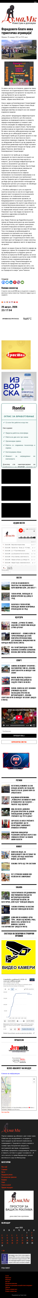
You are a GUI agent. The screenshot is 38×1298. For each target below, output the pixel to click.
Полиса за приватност (11, 1289)
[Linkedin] (11, 282)
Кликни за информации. (10, 1073)
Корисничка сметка (19, 742)
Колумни (4, 1180)
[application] (19, 717)
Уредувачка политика (11, 1283)
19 (12, 1240)
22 (27, 1240)
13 (17, 1238)
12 (12, 1238)
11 (7, 1238)
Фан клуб (4, 1167)
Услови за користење (11, 1291)
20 (17, 1240)
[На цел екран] (34, 725)
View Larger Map (5, 1112)
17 (2, 1240)
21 (22, 1240)
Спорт (3, 1182)
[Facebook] (3, 282)
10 (2, 1238)
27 (17, 1243)
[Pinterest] (14, 282)
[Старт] (4, 725)
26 (12, 1243)
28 (22, 1243)
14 (22, 1238)
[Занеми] (31, 725)
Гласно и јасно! (6, 1185)
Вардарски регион (6, 1174)
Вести (3, 1172)
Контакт (7, 1281)
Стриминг (4, 1169)
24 (2, 1243)
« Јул (3, 1250)
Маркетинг (8, 1277)
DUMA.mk (9, 572)
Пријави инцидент (7, 1187)
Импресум (8, 1279)
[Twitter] (7, 282)
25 (7, 1243)
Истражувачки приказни (8, 1177)
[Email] (22, 282)
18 (7, 1240)
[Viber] (18, 282)
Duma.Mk (3, 572)
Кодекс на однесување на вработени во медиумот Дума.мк (18, 1286)
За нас (7, 1276)
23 (32, 1240)
